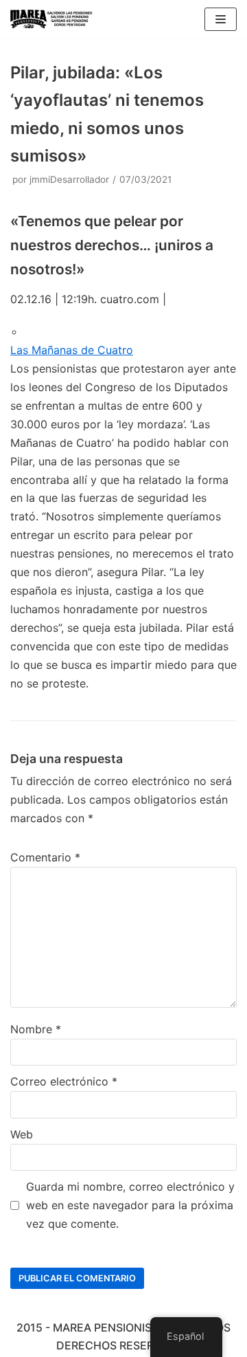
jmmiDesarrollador (69, 179)
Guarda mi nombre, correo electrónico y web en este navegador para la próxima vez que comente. (130, 1205)
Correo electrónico (63, 1081)
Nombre (35, 1029)
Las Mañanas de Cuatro (71, 350)
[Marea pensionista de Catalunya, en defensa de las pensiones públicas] (51, 19)
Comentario (45, 857)
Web (21, 1134)
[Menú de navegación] (220, 19)
